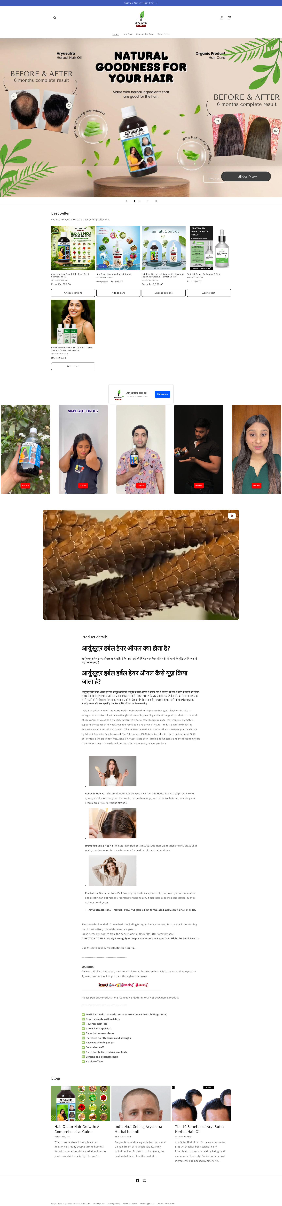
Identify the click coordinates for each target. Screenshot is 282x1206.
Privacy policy (114, 1203)
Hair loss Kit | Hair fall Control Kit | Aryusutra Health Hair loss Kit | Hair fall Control (163, 275)
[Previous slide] (126, 201)
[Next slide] (147, 201)
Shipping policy (147, 1203)
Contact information (165, 1203)
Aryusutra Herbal (65, 1204)
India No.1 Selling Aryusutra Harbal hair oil (138, 1129)
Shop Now (214, 178)
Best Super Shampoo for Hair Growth (114, 274)
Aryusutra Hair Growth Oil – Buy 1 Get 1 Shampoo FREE (70, 275)
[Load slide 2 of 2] (139, 201)
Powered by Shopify (81, 1204)
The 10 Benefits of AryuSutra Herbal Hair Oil (199, 1129)
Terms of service (130, 1203)
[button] (54, 17)
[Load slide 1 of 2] (134, 201)
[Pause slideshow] (155, 201)
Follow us (162, 394)
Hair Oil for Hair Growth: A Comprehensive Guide (77, 1129)
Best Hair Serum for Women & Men (203, 274)
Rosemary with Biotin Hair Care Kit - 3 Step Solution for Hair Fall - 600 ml (71, 349)
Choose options (73, 292)
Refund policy (99, 1203)
